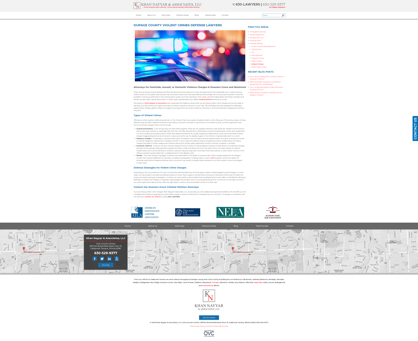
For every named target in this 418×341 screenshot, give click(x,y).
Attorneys (166, 15)
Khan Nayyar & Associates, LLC (157, 103)
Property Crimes (257, 58)
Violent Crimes (257, 64)
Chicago (215, 282)
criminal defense (206, 99)
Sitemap (225, 326)
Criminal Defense (256, 44)
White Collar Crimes (258, 67)
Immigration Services (258, 32)
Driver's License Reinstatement (263, 46)
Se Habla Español (277, 7)
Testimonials (210, 15)
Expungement (257, 55)
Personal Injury (255, 41)
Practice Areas (182, 15)
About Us (151, 15)
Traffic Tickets (256, 61)
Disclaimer (216, 326)
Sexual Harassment (257, 35)
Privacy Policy (205, 326)
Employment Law (256, 38)
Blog (197, 15)
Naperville (258, 282)
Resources (194, 326)
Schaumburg (207, 285)
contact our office (152, 197)
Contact (225, 15)
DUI (212, 158)
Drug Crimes (256, 49)
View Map (106, 265)
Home (138, 15)
